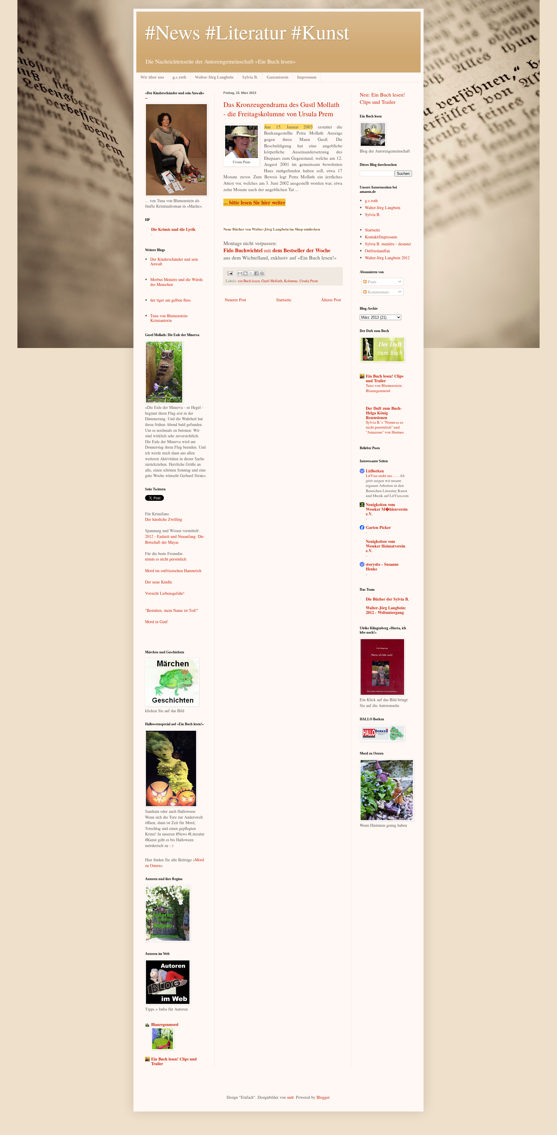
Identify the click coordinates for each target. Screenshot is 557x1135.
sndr (290, 1097)
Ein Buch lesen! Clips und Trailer (174, 1061)
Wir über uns (152, 77)
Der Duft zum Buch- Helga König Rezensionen (384, 412)
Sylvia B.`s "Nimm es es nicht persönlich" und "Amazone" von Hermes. (385, 427)
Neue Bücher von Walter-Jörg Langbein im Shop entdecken (271, 229)
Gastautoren (277, 77)
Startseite (283, 299)
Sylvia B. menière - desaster (388, 243)
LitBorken (375, 471)
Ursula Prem (308, 280)
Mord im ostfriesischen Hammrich (173, 570)
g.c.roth (179, 77)
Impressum (307, 77)
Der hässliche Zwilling (163, 519)
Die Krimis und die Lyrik (173, 229)
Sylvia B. (250, 77)
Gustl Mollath (271, 280)
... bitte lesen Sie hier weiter (254, 202)
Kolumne (291, 280)
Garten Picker (378, 527)
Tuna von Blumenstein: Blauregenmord (384, 388)
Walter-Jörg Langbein (214, 77)
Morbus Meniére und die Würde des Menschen (176, 282)
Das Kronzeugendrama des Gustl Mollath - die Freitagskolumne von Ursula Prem (281, 109)
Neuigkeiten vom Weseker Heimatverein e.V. (385, 546)
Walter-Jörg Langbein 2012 (387, 257)
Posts (371, 281)
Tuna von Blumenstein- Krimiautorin (169, 318)
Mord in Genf (156, 621)
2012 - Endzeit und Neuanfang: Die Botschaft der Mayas (174, 539)
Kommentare (378, 292)
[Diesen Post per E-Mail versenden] (240, 273)
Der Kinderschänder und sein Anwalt (174, 261)
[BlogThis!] (245, 273)
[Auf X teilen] (251, 273)
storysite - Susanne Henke (382, 566)
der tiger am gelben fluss (170, 300)
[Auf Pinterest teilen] (262, 273)
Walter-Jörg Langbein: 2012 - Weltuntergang (386, 610)
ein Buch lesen (249, 280)
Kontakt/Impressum (381, 237)
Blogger (323, 1097)
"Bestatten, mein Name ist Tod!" (172, 610)
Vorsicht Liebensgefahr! (165, 593)
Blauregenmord (164, 1024)
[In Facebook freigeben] (256, 273)
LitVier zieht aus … (382, 475)
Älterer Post (331, 299)
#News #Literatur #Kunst (247, 31)
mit (276, 250)
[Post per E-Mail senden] (230, 273)
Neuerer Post (235, 299)
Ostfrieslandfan (377, 250)
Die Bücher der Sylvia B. (387, 599)
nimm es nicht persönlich (165, 559)
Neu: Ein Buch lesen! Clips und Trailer (382, 98)
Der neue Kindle (158, 582)
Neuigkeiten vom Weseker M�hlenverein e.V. (387, 509)
